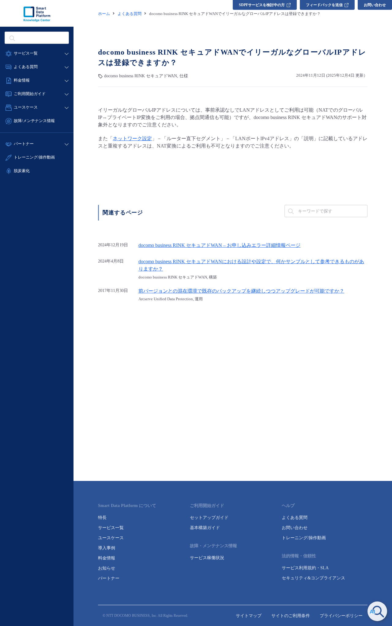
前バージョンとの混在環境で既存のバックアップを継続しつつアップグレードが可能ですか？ (241, 291)
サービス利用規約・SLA (305, 568)
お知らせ (106, 568)
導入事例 (106, 548)
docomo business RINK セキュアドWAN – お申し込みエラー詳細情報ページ (219, 245)
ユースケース (111, 538)
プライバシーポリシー (341, 615)
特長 (102, 517)
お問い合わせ (375, 5)
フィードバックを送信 (324, 5)
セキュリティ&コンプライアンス (313, 578)
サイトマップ (249, 615)
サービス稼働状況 (207, 557)
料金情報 (106, 558)
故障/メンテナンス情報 (34, 120)
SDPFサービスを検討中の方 (262, 5)
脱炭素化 (22, 170)
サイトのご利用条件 (290, 615)
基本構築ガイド (205, 527)
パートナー (108, 578)
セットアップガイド (209, 517)
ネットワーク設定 (132, 138)
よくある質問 (294, 517)
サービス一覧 (111, 527)
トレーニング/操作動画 (34, 157)
